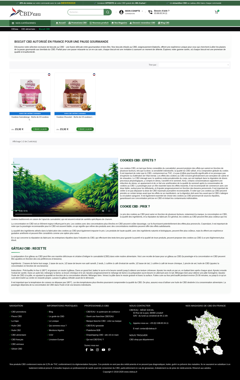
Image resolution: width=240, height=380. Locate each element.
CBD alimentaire (18, 335)
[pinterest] (109, 349)
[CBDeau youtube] (103, 349)
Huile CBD (16, 326)
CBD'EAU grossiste (95, 326)
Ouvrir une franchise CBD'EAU (100, 316)
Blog (51, 312)
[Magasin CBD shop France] (205, 332)
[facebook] (87, 349)
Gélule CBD (16, 349)
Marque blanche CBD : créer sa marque (104, 321)
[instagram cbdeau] (97, 349)
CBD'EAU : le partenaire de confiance (103, 312)
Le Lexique (54, 321)
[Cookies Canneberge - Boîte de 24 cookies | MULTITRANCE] (30, 95)
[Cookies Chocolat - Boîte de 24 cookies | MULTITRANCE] (75, 95)
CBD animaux (17, 344)
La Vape (15, 321)
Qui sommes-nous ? (58, 326)
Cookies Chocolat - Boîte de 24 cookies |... (75, 117)
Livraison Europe (56, 339)
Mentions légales (56, 330)
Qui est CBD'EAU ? (95, 339)
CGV (51, 335)
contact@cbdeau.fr (148, 328)
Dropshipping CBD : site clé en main (102, 335)
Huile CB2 (16, 330)
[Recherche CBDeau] (108, 12)
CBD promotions (18, 312)
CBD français (17, 339)
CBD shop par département (141, 339)
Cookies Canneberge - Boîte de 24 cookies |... (30, 118)
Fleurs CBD (16, 316)
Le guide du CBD (56, 316)
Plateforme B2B (93, 330)
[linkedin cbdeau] (91, 349)
